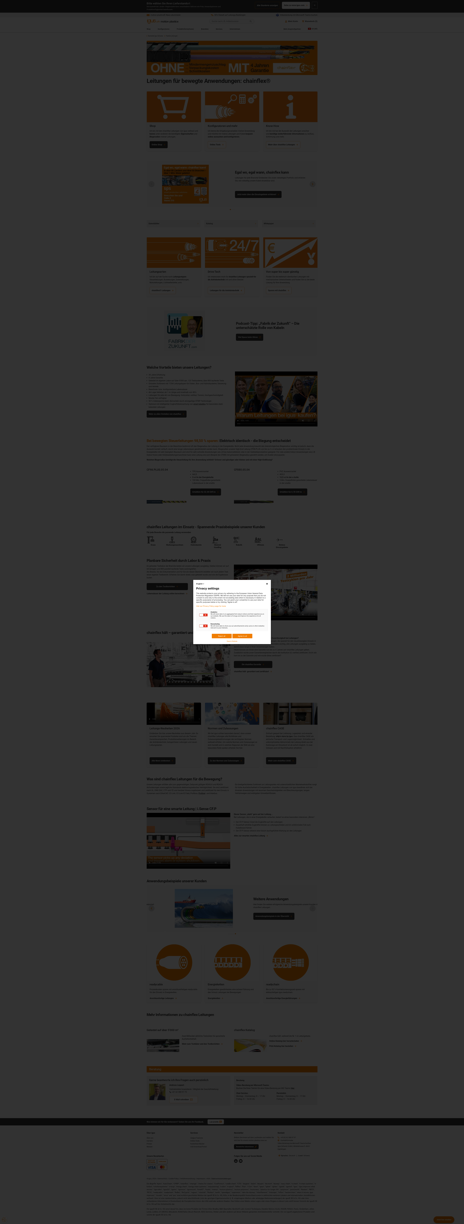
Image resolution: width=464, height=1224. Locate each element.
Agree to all (242, 636)
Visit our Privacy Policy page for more (211, 606)
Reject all (221, 636)
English (199, 584)
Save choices (232, 641)
